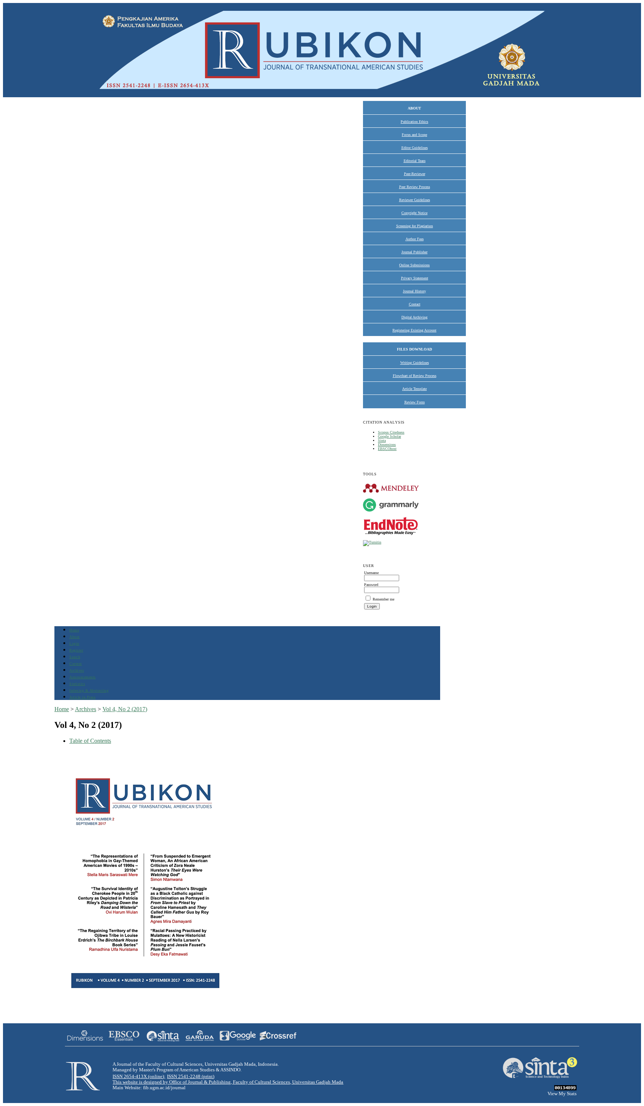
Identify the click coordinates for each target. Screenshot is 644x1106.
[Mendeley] (391, 492)
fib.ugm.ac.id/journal (164, 1087)
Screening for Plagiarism (414, 226)
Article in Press (82, 697)
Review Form (414, 402)
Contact (414, 304)
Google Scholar (389, 436)
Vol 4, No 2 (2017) (124, 709)
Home (74, 630)
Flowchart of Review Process (414, 376)
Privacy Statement (414, 278)
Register (76, 650)
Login (74, 643)
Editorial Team (415, 161)
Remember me (383, 599)
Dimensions (387, 445)
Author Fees (414, 239)
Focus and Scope (414, 135)
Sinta (382, 440)
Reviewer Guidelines (414, 200)
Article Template (414, 389)
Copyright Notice (414, 213)
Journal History (414, 291)
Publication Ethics (414, 122)
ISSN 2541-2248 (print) (190, 1076)
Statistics (77, 684)
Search (74, 657)
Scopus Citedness (391, 432)
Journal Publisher (414, 252)
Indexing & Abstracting (88, 690)
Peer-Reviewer (414, 174)
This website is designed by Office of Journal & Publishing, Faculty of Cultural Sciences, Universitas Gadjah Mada (228, 1082)
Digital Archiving (414, 317)
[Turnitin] (372, 542)
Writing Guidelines (414, 363)
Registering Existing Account (414, 330)
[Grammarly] (391, 511)
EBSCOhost (387, 449)
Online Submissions (414, 265)
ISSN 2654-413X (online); (139, 1076)
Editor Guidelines (414, 148)
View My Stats (562, 1093)
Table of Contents (90, 741)
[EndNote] (391, 535)
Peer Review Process (414, 187)
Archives (76, 670)
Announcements (82, 677)
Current (75, 664)
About (74, 637)
